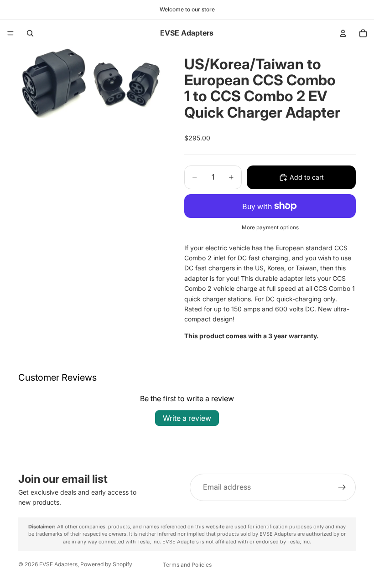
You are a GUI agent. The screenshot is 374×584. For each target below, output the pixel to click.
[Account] (343, 33)
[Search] (30, 33)
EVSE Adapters (58, 564)
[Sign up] (342, 487)
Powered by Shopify (106, 564)
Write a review (187, 418)
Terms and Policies (187, 564)
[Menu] (10, 33)
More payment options (270, 227)
